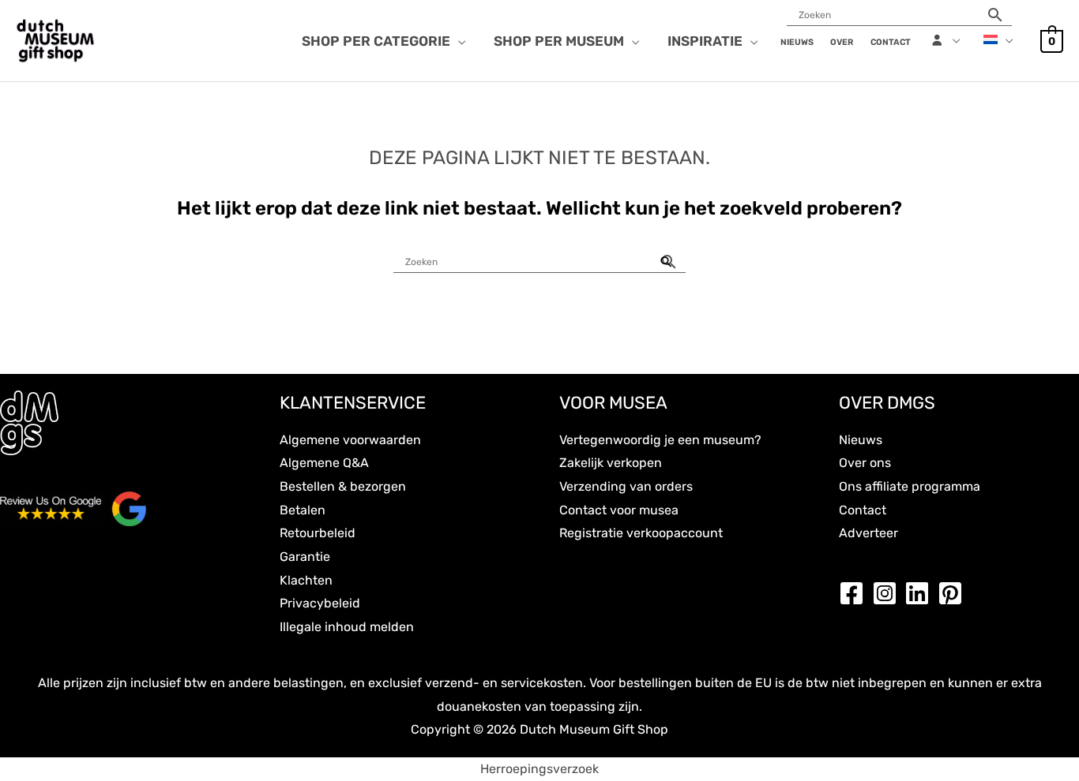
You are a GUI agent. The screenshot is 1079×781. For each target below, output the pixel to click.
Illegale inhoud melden (347, 626)
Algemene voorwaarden (350, 439)
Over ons (865, 462)
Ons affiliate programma (909, 486)
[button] (458, 41)
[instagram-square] (888, 593)
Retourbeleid (317, 532)
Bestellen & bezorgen (343, 486)
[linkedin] (921, 593)
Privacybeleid (320, 603)
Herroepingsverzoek (539, 768)
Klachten (306, 580)
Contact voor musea (619, 510)
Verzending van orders (626, 486)
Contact (862, 510)
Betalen (302, 510)
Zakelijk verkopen (610, 462)
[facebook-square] (855, 593)
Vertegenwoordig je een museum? (660, 439)
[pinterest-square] (954, 593)
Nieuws (860, 439)
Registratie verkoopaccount (641, 532)
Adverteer (868, 532)
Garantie (305, 556)
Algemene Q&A (324, 462)
